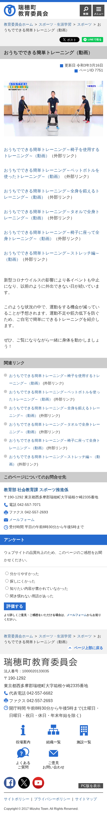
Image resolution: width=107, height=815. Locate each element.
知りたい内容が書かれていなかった (39, 588)
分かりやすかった (24, 574)
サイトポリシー (16, 799)
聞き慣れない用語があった (32, 596)
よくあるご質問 (23, 765)
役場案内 (23, 742)
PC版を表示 (91, 786)
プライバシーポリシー (52, 799)
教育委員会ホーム (18, 24)
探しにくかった (22, 581)
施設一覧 (84, 742)
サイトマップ (86, 799)
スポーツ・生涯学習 (55, 24)
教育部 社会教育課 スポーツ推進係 (36, 489)
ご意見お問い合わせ (53, 765)
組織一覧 (53, 742)
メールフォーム (22, 520)
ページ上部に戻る (88, 648)
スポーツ (84, 24)
